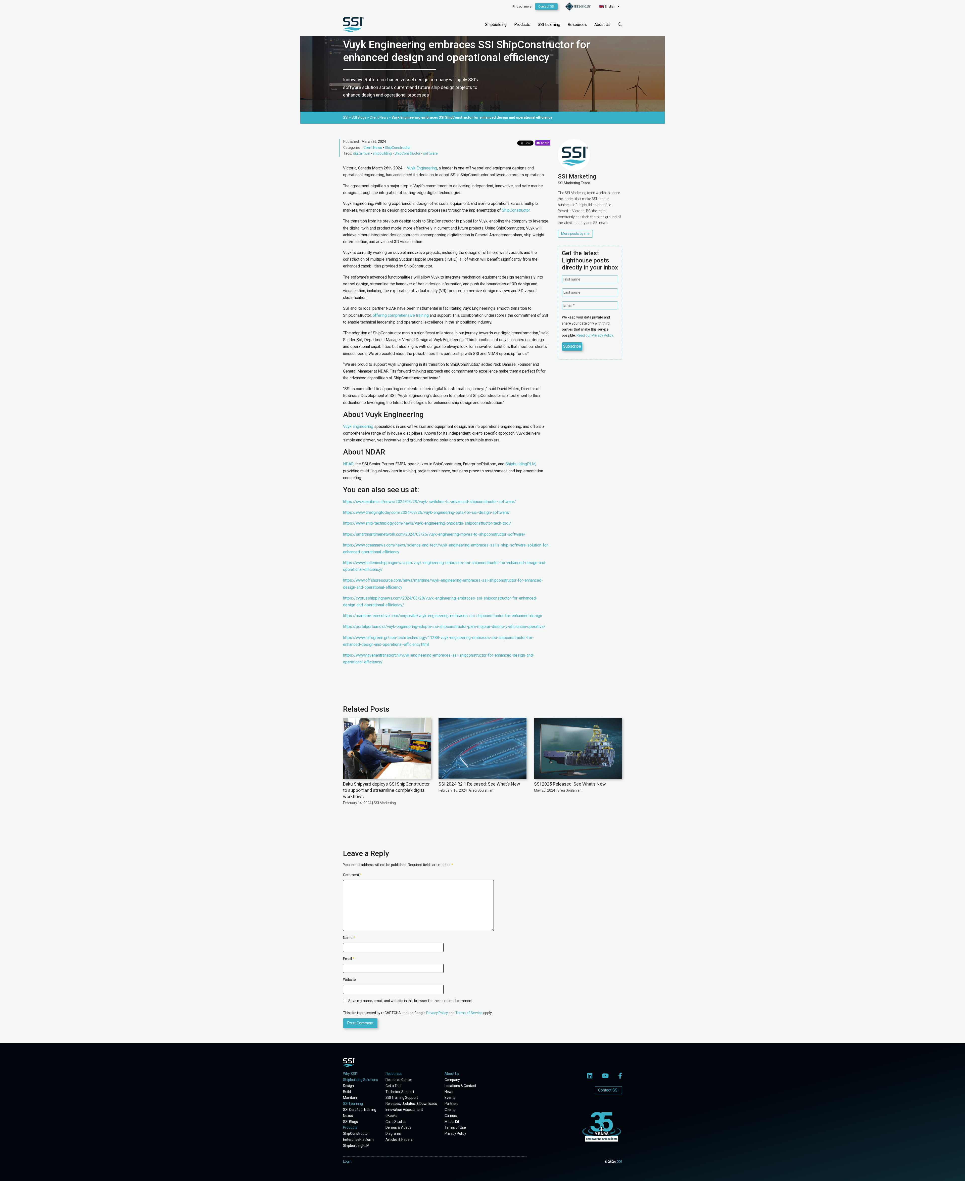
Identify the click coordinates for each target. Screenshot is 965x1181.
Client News (372, 148)
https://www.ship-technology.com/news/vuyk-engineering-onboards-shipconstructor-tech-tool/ (427, 523)
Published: (351, 142)
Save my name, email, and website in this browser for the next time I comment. (410, 1001)
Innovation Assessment (404, 1110)
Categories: (352, 148)
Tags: (347, 153)
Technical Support (399, 1092)
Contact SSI (546, 6)
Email (348, 959)
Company (452, 1080)
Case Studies (395, 1122)
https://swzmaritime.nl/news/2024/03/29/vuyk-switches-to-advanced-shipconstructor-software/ (429, 501)
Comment (352, 875)
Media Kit (452, 1122)
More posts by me (575, 234)
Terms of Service (468, 1013)
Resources (577, 24)
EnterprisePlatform (358, 1140)
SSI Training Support (401, 1098)
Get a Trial (393, 1086)
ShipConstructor (398, 148)
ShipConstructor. (516, 210)
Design (348, 1086)
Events (450, 1098)
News (449, 1092)
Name (349, 938)
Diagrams (393, 1133)
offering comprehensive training (401, 315)
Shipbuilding (496, 24)
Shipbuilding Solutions (360, 1080)
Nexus (348, 1116)
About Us (602, 24)
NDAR (348, 464)
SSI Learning (549, 24)
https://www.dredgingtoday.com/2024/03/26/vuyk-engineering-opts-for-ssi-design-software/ (426, 512)
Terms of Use (455, 1127)
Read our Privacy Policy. (595, 335)
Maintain (350, 1098)
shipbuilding (382, 153)
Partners (451, 1104)
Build (347, 1092)
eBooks (391, 1116)
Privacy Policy (437, 1013)
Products (522, 24)
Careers (451, 1116)
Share (544, 143)
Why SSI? (350, 1074)
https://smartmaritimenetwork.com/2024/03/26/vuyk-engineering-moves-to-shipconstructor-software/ (434, 534)
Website (349, 980)
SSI (619, 1161)
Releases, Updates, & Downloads (411, 1104)
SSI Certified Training (359, 1110)
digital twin (361, 153)
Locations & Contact (460, 1086)
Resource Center (398, 1080)
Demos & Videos (398, 1127)
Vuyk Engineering (422, 168)
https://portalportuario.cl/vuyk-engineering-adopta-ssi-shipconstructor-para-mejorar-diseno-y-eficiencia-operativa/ (444, 626)
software (430, 153)
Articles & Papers (399, 1140)
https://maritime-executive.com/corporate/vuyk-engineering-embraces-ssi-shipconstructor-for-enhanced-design (442, 615)
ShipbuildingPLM (520, 464)
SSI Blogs (350, 1122)
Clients (450, 1110)
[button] (609, 6)
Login (347, 1161)
